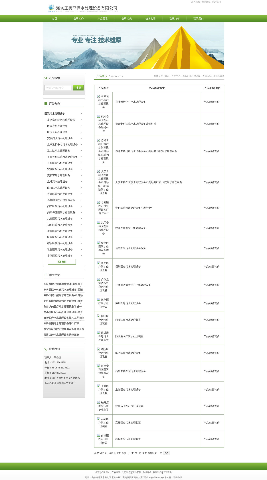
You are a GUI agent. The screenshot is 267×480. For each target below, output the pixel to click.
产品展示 (103, 18)
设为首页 (206, 2)
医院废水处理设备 (57, 125)
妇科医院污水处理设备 (60, 224)
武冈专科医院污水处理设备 (130, 228)
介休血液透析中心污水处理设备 (133, 285)
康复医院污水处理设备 (60, 230)
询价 (217, 101)
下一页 (138, 453)
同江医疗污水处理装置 (128, 319)
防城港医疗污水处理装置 (129, 336)
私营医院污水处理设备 (60, 249)
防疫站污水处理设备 (58, 187)
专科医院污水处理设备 (60, 163)
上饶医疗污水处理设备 (128, 389)
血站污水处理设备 (57, 181)
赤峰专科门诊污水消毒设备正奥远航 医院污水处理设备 (146, 151)
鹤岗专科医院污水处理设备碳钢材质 (135, 123)
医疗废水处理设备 (57, 132)
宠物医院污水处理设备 (60, 169)
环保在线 (177, 477)
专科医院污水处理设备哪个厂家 (61, 323)
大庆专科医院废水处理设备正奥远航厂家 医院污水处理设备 (148, 182)
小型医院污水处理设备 (60, 255)
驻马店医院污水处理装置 (129, 406)
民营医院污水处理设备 (60, 237)
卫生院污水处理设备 (58, 150)
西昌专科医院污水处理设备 (130, 371)
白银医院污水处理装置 (128, 439)
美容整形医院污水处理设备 (62, 156)
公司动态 (127, 18)
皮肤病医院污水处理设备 (61, 119)
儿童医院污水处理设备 (60, 218)
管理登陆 (167, 472)
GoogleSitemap (154, 477)
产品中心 (176, 76)
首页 (54, 18)
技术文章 (150, 18)
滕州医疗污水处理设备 (128, 303)
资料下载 (136, 472)
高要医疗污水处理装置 (128, 422)
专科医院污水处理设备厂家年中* (133, 208)
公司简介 (79, 18)
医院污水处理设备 (54, 113)
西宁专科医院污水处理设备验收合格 (64, 329)
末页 (144, 453)
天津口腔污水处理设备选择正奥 (61, 334)
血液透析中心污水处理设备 (62, 144)
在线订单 (174, 18)
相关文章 (54, 275)
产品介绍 (209, 101)
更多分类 (62, 261)
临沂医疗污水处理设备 (128, 353)
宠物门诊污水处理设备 (60, 138)
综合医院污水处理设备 (60, 243)
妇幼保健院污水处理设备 (61, 212)
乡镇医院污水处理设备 (60, 193)
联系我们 (216, 2)
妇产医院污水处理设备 (60, 206)
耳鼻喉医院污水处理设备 (61, 200)
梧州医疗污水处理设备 (128, 266)
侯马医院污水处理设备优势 (130, 248)
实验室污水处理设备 (58, 175)
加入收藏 (195, 2)
